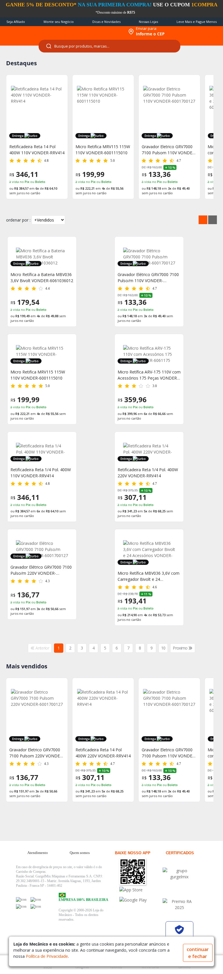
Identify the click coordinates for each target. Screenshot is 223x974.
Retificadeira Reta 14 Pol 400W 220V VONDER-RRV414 (36, 753)
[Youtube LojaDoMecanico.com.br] (35, 899)
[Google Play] (140, 900)
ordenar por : (18, 220)
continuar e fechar (198, 953)
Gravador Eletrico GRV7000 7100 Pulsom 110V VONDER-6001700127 (169, 150)
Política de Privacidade (47, 956)
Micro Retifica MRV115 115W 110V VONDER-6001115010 (102, 149)
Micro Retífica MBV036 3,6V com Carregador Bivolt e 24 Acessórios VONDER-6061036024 (148, 576)
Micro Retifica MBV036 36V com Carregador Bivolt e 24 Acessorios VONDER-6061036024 (168, 753)
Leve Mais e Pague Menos (197, 21)
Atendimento (37, 852)
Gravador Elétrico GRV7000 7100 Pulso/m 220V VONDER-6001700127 (41, 570)
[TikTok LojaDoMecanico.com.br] (35, 906)
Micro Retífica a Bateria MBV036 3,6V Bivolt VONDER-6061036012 (41, 277)
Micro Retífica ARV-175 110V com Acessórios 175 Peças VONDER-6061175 (149, 375)
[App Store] (140, 890)
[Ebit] (179, 874)
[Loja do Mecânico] (87, 31)
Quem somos (80, 852)
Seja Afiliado (15, 21)
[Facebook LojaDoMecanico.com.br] (21, 899)
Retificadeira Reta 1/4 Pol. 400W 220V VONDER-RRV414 (148, 472)
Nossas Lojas (148, 21)
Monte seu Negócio (59, 21)
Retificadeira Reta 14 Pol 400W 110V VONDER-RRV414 (36, 149)
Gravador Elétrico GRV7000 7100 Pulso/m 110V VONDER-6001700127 (148, 278)
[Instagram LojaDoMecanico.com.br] (21, 906)
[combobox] (109, 46)
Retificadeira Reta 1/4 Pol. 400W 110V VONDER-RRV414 (40, 472)
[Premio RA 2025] (179, 904)
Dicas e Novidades (106, 21)
